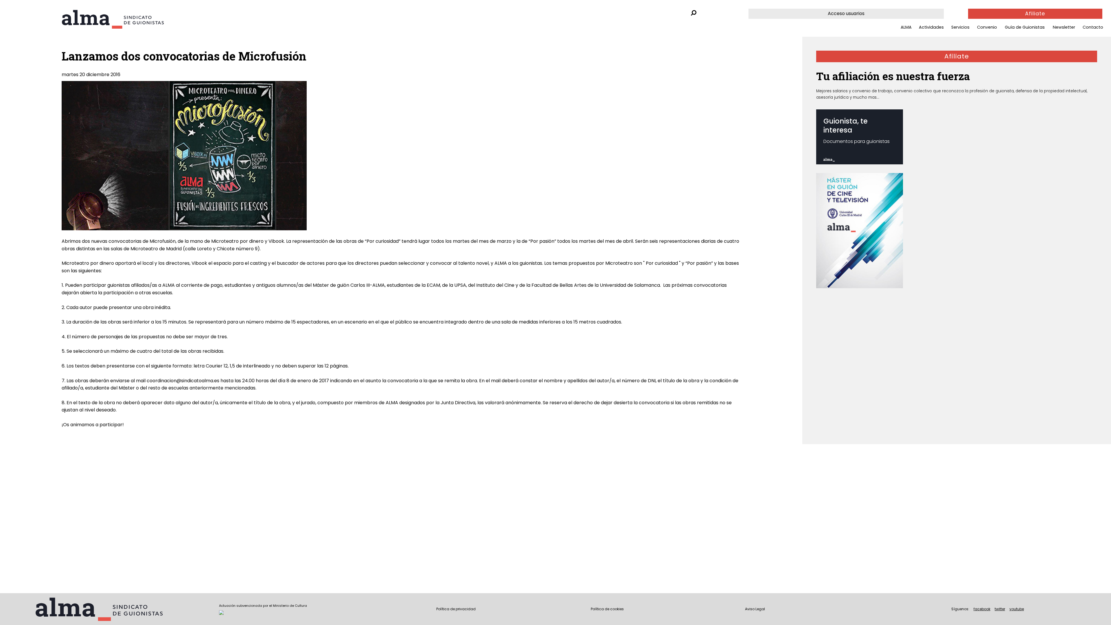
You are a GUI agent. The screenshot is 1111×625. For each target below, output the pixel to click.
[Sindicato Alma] (129, 19)
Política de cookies (607, 608)
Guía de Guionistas (1025, 27)
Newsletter (1064, 27)
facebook (982, 608)
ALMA (906, 27)
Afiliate (1035, 13)
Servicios (960, 27)
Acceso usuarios (846, 13)
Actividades (931, 27)
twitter (1000, 608)
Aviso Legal (755, 608)
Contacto (1093, 27)
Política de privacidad (456, 608)
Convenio (987, 27)
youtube (1016, 608)
